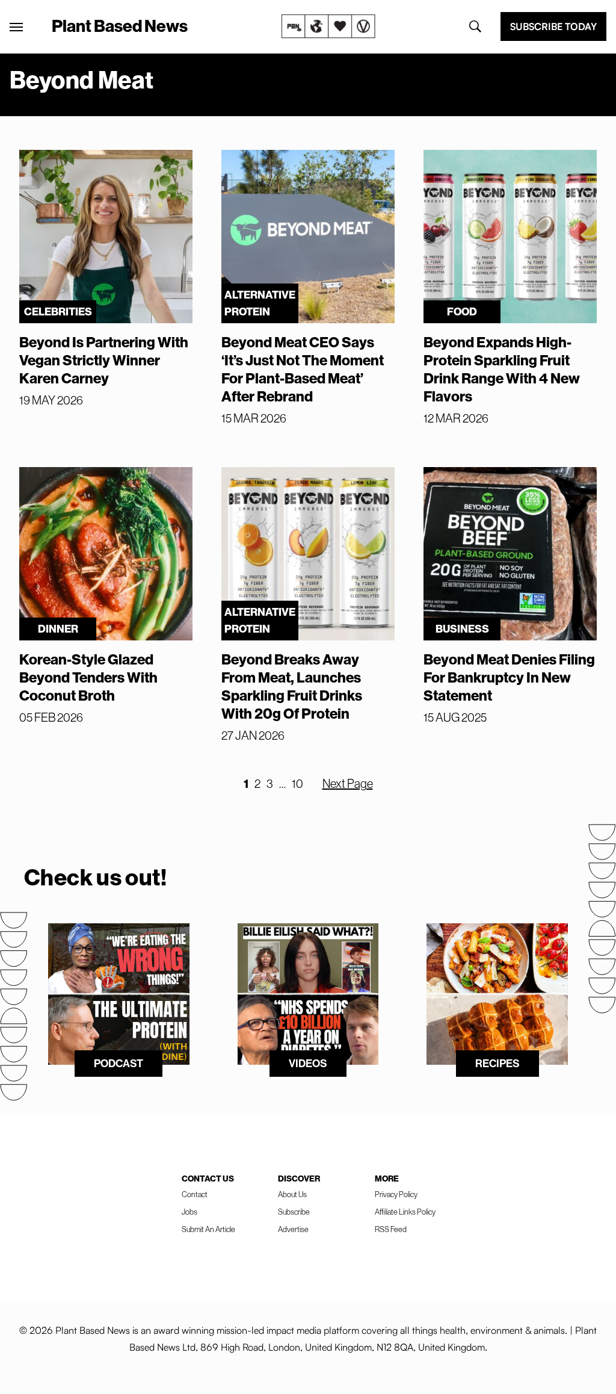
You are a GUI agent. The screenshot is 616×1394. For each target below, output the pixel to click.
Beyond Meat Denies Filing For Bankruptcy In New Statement (509, 677)
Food (462, 311)
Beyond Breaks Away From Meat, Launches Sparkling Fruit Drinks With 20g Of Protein (291, 686)
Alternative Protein (259, 303)
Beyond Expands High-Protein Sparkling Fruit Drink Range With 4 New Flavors (502, 369)
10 (297, 783)
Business (462, 629)
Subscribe (294, 1211)
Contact (195, 1194)
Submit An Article (208, 1229)
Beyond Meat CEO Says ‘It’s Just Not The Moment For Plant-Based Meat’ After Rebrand (302, 369)
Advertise (293, 1229)
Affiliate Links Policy (405, 1211)
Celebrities (58, 311)
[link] (328, 26)
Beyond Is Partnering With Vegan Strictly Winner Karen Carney (103, 360)
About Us (292, 1194)
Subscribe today (553, 26)
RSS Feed (391, 1229)
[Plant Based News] (16, 27)
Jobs (189, 1211)
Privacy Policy (396, 1194)
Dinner (58, 629)
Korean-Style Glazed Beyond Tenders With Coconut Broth (88, 677)
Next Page (347, 783)
